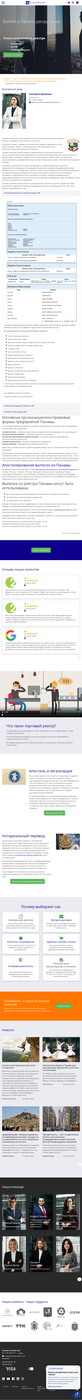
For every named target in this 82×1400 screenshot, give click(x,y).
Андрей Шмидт (8, 1156)
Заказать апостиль (54, 813)
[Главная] (36, 2)
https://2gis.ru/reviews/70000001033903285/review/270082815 (13, 582)
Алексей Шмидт (12, 1222)
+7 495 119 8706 (37, 100)
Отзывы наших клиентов (20, 569)
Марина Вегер (11, 1265)
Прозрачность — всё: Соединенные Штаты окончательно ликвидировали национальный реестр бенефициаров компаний (61, 1138)
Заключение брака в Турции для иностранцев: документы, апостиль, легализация (61, 1068)
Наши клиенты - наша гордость (25, 1302)
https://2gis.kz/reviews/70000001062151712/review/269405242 (13, 608)
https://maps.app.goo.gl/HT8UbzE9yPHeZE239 (13, 635)
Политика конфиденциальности (27, 1387)
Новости (8, 1030)
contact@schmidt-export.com (14, 1356)
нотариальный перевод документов (28, 855)
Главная (7, 79)
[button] (69, 2)
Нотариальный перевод (23, 835)
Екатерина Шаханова (40, 94)
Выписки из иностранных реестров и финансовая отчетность (43, 79)
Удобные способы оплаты (61, 941)
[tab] (41, 193)
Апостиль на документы (20, 941)
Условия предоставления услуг (41, 1388)
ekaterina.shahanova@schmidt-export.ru (45, 102)
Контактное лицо (12, 89)
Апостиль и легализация (50, 770)
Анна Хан (62, 1265)
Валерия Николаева (36, 1264)
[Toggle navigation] (3, 2)
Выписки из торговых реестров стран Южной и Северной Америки (31, 81)
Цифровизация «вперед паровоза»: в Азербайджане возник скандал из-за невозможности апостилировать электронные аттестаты (20, 1138)
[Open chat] (76, 1394)
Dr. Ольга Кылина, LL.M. (67, 1217)
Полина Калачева (8, 1099)
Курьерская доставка (62, 510)
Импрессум (15, 1386)
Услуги (15, 79)
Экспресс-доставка (61, 920)
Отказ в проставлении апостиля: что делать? (19, 1066)
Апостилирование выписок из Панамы (36, 465)
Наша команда (13, 1187)
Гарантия (6, 1386)
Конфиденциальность (20, 966)
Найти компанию (13, 55)
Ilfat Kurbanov (48, 1084)
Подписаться (63, 1006)
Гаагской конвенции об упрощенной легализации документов (54, 469)
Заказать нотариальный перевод (27, 881)
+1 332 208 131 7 (10, 1353)
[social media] (3, 1379)
